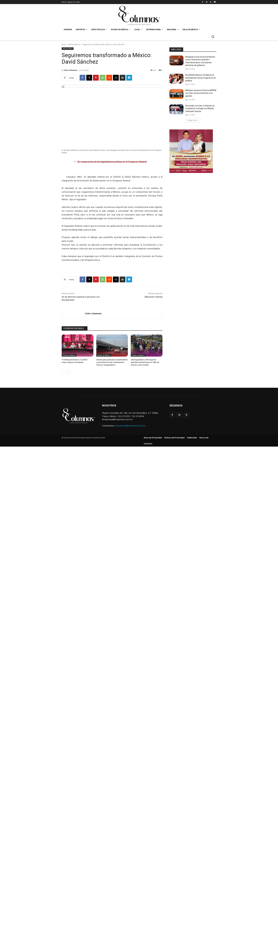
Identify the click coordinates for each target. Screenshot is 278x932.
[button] (212, 36)
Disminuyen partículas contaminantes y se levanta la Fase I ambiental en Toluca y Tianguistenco (112, 362)
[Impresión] (122, 78)
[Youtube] (214, 2)
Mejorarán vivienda (153, 297)
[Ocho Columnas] (73, 313)
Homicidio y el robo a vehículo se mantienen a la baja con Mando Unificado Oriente (200, 108)
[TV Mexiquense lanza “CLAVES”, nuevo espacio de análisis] (77, 345)
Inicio (64, 44)
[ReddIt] (109, 78)
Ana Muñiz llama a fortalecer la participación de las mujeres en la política (200, 78)
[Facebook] (202, 2)
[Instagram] (206, 2)
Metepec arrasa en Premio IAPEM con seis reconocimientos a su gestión (200, 93)
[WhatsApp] (102, 78)
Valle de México (74, 44)
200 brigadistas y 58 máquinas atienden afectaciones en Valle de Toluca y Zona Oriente (145, 362)
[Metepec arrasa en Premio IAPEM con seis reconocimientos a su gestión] (176, 94)
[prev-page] (63, 372)
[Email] (116, 78)
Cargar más (192, 120)
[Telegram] (129, 78)
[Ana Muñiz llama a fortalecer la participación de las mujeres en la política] (176, 78)
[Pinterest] (96, 78)
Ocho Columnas (70, 70)
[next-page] (68, 372)
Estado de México (69, 355)
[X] (210, 2)
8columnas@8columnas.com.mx (130, 425)
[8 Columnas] (139, 16)
